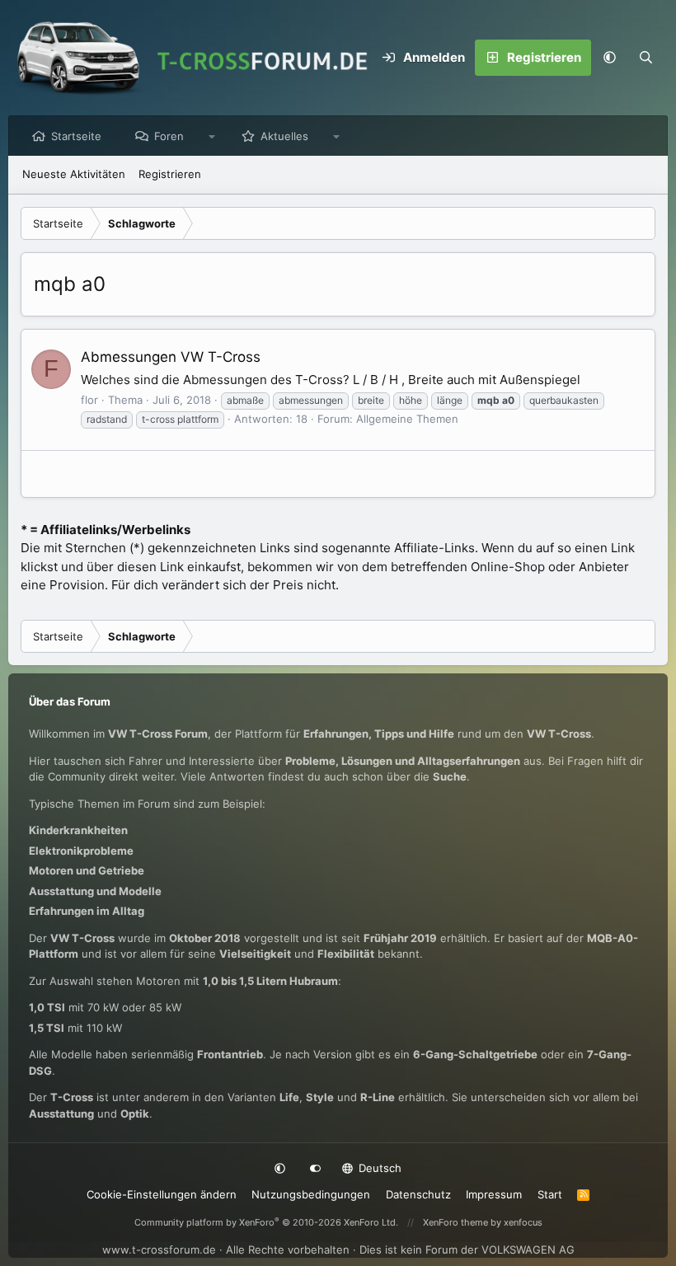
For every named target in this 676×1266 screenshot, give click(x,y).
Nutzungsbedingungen (310, 1194)
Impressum (494, 1194)
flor (89, 399)
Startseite (76, 136)
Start (550, 1194)
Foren (169, 136)
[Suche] (645, 58)
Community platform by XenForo (266, 1222)
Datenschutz (418, 1194)
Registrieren (169, 174)
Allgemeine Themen (407, 418)
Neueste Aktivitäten (73, 174)
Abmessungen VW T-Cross (171, 357)
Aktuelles (284, 136)
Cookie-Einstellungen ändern (162, 1194)
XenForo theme (455, 1222)
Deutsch (378, 1168)
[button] (609, 58)
